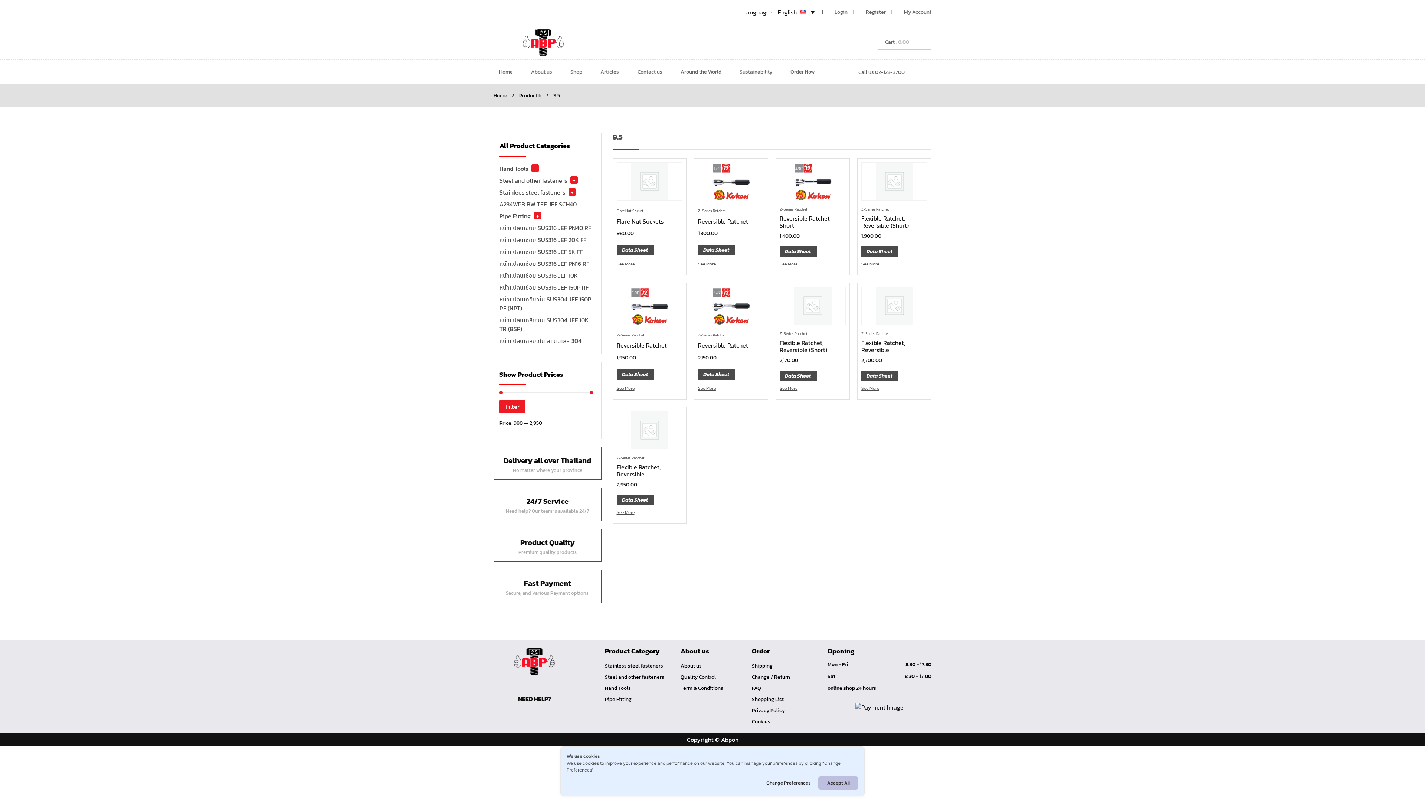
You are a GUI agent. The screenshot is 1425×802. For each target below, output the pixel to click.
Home (506, 72)
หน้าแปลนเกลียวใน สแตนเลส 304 (540, 340)
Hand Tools (513, 168)
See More (626, 264)
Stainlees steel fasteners (532, 192)
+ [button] (535, 168)
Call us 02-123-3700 (881, 72)
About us (541, 72)
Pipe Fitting (515, 216)
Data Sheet (635, 250)
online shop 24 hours (852, 688)
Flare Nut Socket (630, 210)
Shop (576, 72)
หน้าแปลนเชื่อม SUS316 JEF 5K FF (541, 251)
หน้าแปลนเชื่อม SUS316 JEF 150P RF (544, 287)
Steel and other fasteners (533, 180)
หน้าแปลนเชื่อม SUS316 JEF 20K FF (542, 239)
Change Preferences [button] (788, 783)
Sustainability (756, 72)
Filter (512, 406)
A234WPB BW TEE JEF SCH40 (538, 204)
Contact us (650, 72)
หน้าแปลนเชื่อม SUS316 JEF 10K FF (542, 275)
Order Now (802, 72)
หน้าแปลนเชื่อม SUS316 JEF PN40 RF (545, 228)
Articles (609, 72)
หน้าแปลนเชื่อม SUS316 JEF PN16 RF (544, 263)
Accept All (838, 783)
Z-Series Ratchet (712, 210)
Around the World (701, 72)
